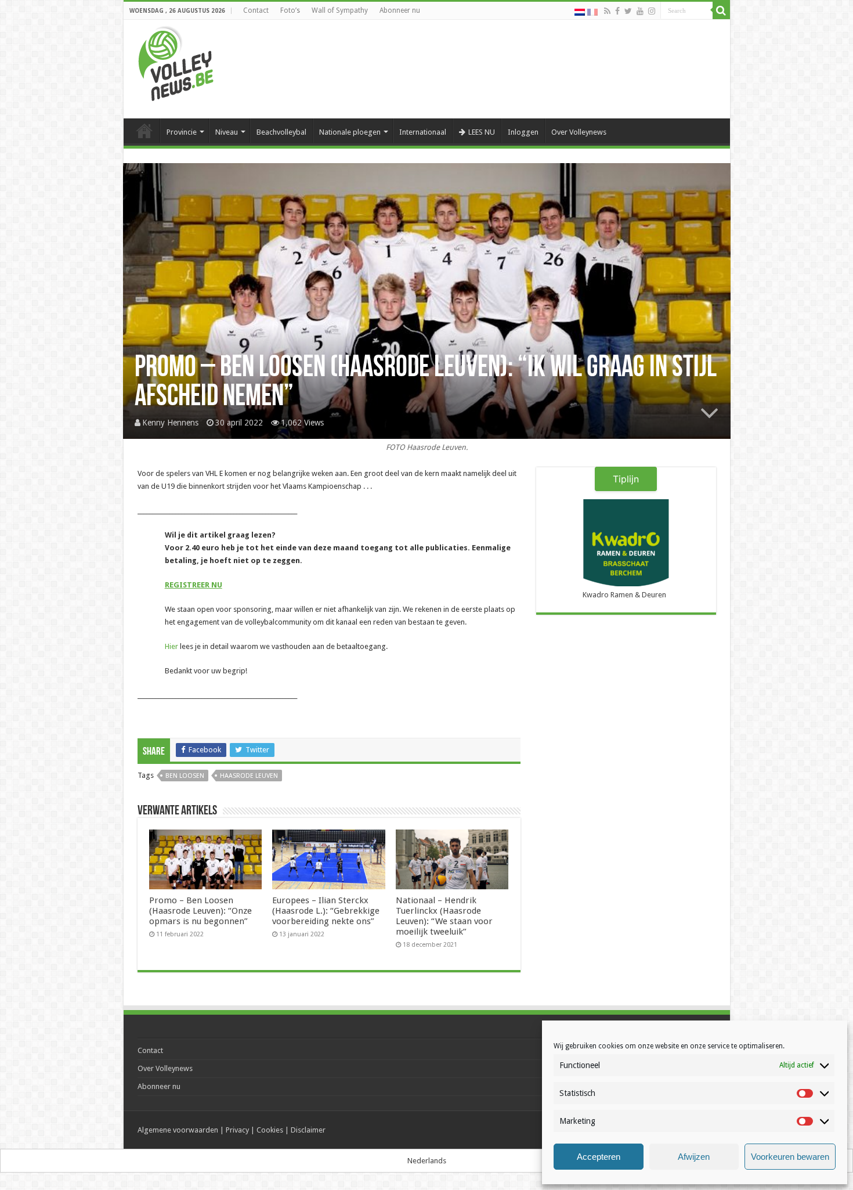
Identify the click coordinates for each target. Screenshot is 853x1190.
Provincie (182, 132)
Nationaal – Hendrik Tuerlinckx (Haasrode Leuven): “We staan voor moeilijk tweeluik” (444, 916)
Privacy (237, 1130)
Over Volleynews (578, 132)
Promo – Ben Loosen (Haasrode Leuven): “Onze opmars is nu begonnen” (200, 910)
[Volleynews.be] (176, 61)
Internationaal (422, 132)
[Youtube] (640, 11)
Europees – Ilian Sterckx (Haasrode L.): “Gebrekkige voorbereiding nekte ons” (325, 910)
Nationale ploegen (350, 132)
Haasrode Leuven (249, 776)
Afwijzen (694, 1157)
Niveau (226, 132)
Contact (256, 10)
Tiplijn (626, 479)
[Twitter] (628, 11)
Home (144, 130)
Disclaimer (308, 1130)
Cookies (269, 1130)
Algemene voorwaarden (178, 1130)
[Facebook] (617, 11)
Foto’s (290, 10)
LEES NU (481, 132)
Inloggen (523, 132)
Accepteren (598, 1157)
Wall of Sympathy (340, 10)
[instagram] (651, 11)
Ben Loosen (184, 776)
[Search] (721, 10)
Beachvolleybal (281, 132)
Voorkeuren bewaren (790, 1157)
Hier (171, 646)
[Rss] (607, 11)
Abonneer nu (399, 10)
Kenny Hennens (170, 422)
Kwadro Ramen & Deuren (624, 594)
